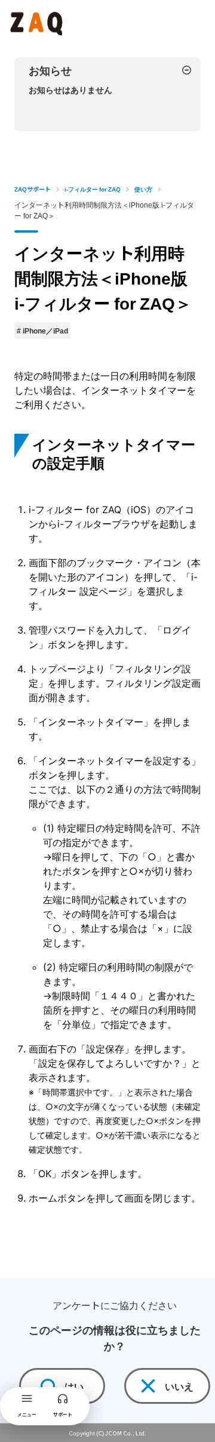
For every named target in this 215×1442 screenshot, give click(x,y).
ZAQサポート (32, 188)
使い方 (143, 188)
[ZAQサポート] (38, 21)
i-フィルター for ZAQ (92, 188)
